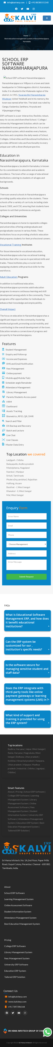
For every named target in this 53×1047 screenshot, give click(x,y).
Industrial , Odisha (26, 768)
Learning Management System (18, 899)
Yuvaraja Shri (24, 94)
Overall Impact (8, 309)
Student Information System (17, 911)
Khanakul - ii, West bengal (18, 491)
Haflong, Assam (14, 483)
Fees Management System (17, 958)
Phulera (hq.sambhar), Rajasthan (21, 479)
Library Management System (18, 952)
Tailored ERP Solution (18, 830)
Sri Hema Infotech (25, 1043)
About (11, 791)
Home (25, 36)
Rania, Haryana (15, 752)
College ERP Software (19, 795)
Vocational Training (11, 244)
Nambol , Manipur (15, 471)
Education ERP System (27, 822)
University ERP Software (16, 964)
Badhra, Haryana (16, 749)
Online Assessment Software (18, 905)
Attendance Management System (20, 917)
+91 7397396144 (16, 1006)
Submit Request (26, 576)
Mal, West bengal (14, 495)
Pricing (19, 791)
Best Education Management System (22, 923)
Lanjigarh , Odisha (14, 460)
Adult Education (9, 277)
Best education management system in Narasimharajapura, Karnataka (27, 40)
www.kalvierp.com (17, 1001)
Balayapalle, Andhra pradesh (20, 463)
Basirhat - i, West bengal (18, 487)
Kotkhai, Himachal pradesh (21, 760)
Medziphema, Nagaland (18, 467)
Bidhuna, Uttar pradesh (27, 756)
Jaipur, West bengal (35, 749)
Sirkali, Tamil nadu (15, 475)
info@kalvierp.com (17, 996)
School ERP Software (34, 791)
